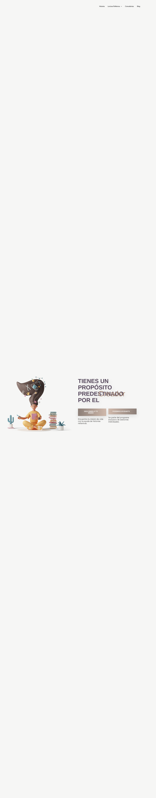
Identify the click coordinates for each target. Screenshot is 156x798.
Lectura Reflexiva (114, 6)
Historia (102, 6)
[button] (121, 6)
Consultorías (129, 6)
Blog (138, 6)
